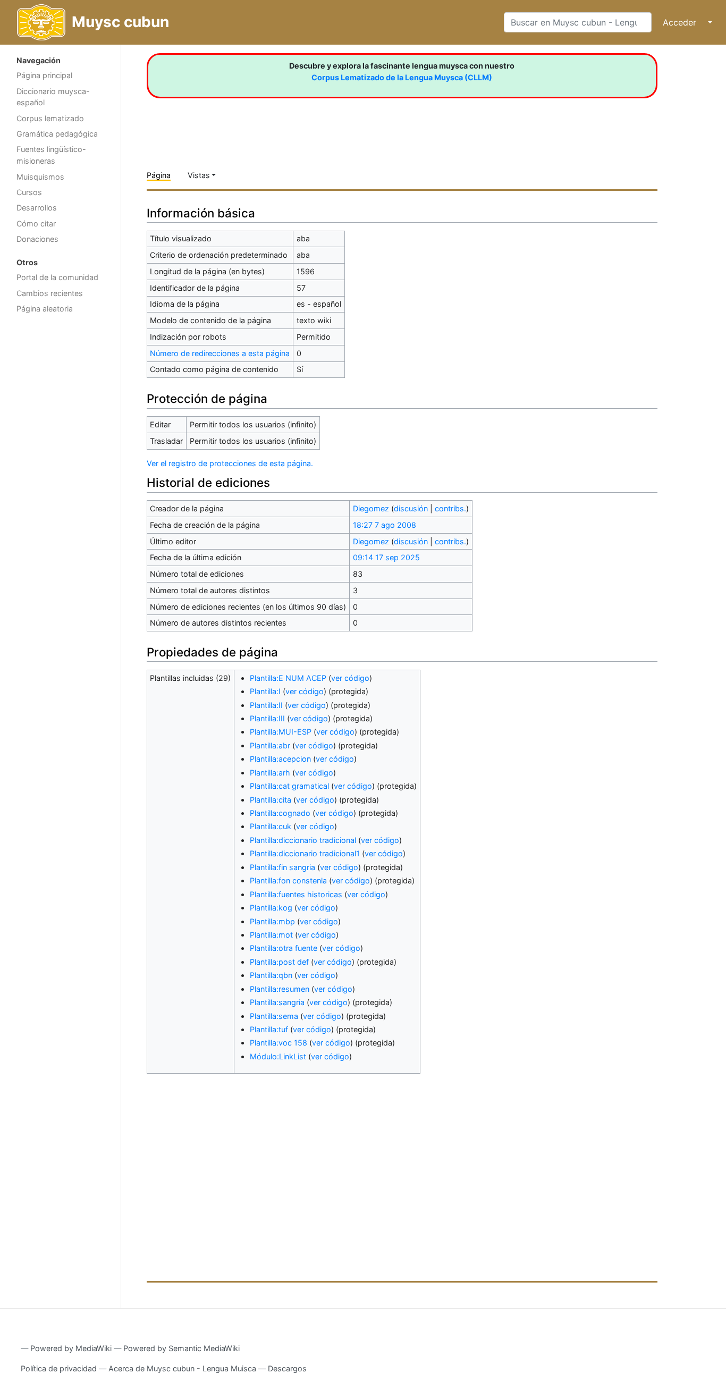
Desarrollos (36, 207)
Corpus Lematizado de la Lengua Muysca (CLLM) (401, 77)
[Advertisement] (60, 487)
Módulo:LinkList (278, 1056)
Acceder (679, 22)
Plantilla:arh (270, 772)
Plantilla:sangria (277, 1002)
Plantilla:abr (270, 745)
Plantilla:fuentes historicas (296, 894)
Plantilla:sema (274, 1016)
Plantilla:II (266, 705)
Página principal (44, 75)
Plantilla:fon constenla (288, 880)
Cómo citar (36, 223)
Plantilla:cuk (270, 826)
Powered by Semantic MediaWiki (181, 1348)
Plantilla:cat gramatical (289, 785)
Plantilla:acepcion (280, 758)
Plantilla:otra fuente (283, 947)
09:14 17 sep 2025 (386, 557)
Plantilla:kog (271, 907)
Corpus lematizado (50, 118)
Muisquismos (40, 176)
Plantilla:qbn (271, 975)
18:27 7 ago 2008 (384, 524)
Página (159, 175)
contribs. (450, 508)
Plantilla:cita (270, 799)
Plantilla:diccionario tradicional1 (305, 853)
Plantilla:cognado (280, 812)
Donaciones (37, 238)
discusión (411, 508)
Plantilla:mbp (272, 921)
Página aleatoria (44, 308)
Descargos (287, 1368)
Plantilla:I (265, 691)
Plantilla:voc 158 (278, 1042)
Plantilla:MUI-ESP (280, 731)
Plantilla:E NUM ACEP (288, 677)
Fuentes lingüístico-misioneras (51, 155)
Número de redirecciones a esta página (220, 353)
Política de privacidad (59, 1368)
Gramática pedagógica (57, 133)
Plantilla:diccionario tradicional (303, 840)
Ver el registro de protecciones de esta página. (230, 463)
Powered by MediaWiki (71, 1348)
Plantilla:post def (279, 961)
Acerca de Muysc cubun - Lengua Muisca (182, 1368)
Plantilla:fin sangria (282, 867)
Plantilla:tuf (269, 1029)
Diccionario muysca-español (53, 97)
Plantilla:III (267, 718)
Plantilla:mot (271, 934)
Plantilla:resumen (279, 988)
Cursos (29, 192)
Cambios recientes (49, 293)
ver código (350, 677)
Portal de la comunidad (57, 277)
